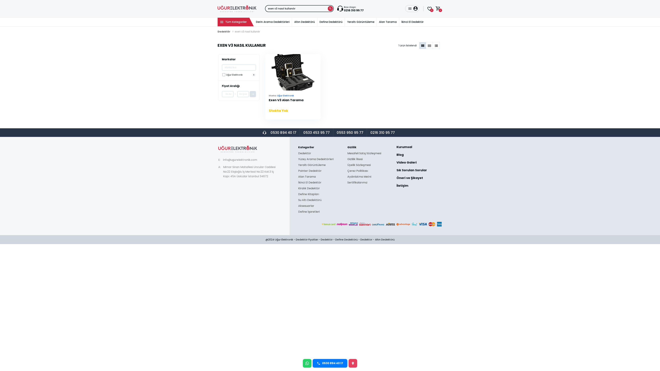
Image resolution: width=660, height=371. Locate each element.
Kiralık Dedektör (309, 188)
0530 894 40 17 (283, 132)
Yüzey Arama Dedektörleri (316, 159)
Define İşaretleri (309, 211)
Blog (400, 155)
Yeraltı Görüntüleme (312, 165)
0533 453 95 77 (316, 132)
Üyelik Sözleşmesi (359, 165)
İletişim (402, 185)
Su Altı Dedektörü (310, 200)
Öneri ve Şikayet (410, 178)
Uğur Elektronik (285, 95)
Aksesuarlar (306, 206)
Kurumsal (404, 147)
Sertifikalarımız (357, 182)
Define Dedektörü (346, 239)
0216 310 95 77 (382, 132)
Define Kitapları (308, 194)
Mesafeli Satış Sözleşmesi (364, 153)
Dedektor (366, 239)
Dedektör (224, 31)
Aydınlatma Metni (359, 177)
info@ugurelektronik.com (240, 160)
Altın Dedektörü (385, 239)
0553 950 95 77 (350, 132)
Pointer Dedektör (310, 171)
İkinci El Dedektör (309, 182)
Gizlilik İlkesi (355, 159)
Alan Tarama (307, 177)
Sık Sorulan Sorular (412, 170)
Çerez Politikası (357, 171)
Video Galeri (407, 163)
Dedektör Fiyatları (307, 239)
